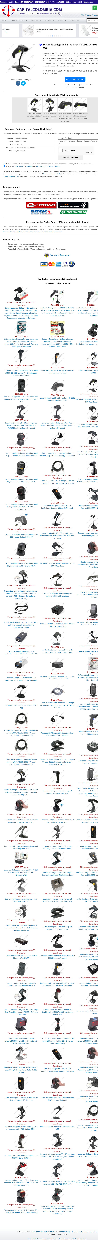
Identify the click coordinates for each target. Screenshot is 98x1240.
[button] (5, 30)
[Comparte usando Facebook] (18, 83)
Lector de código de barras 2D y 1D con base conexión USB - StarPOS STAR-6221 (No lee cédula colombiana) (21, 1182)
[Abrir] (8, 30)
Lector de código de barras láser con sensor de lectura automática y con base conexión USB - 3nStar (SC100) (21, 792)
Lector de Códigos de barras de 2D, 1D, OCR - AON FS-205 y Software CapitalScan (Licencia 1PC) (21, 872)
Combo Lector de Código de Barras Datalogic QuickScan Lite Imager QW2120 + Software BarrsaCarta (21, 1012)
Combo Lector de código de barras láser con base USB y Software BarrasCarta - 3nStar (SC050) (21, 1069)
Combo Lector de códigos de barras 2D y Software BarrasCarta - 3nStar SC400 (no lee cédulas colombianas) (21, 927)
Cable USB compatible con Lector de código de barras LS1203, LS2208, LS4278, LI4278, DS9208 (57, 705)
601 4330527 (38, 1232)
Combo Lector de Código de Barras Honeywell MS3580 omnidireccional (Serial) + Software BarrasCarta (21, 1040)
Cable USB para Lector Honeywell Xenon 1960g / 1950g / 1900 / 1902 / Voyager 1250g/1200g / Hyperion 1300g (21, 761)
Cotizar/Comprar (76, 79)
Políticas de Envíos (79, 1239)
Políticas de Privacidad (23, 166)
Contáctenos (88, 2)
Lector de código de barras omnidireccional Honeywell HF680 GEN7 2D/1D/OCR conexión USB (21, 506)
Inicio (4, 20)
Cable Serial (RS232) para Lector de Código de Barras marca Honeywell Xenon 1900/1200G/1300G (21, 624)
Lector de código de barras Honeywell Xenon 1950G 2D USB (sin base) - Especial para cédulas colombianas (21, 373)
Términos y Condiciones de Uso (48, 166)
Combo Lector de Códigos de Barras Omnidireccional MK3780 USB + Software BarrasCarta (57, 1012)
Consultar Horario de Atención (84, 1232)
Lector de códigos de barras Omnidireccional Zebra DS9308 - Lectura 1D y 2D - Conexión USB (21, 399)
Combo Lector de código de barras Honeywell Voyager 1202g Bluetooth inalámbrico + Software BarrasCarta (57, 761)
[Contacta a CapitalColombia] (32, 11)
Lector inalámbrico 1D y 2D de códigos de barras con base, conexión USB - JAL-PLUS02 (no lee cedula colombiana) (21, 425)
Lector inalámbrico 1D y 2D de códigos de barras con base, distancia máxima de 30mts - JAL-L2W (57, 535)
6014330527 (40, 2)
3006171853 (59, 2)
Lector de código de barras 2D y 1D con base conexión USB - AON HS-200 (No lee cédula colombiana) (57, 1156)
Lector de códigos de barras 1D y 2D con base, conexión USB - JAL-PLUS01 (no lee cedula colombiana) (57, 425)
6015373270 (29, 2)
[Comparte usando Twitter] (23, 83)
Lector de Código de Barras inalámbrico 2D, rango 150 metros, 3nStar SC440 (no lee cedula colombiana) (57, 1040)
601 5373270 (49, 1232)
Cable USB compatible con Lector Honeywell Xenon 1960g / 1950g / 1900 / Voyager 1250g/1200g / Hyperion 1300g (21, 732)
